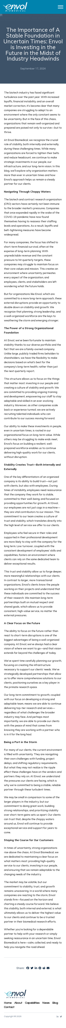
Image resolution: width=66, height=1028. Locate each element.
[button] (60, 7)
